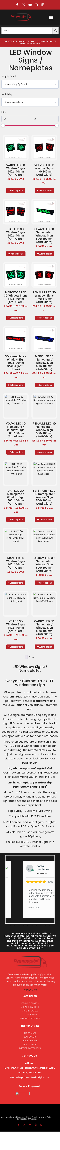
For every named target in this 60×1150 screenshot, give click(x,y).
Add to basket (17, 254)
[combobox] (30, 84)
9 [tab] (45, 925)
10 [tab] (49, 925)
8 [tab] (40, 925)
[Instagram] (36, 4)
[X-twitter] (23, 4)
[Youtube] (30, 4)
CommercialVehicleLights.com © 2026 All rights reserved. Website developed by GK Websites (27, 1118)
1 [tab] (10, 925)
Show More (33, 902)
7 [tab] (36, 925)
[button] (51, 17)
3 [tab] (19, 925)
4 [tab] (23, 925)
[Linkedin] (42, 4)
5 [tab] (27, 925)
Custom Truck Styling (38, 811)
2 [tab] (14, 925)
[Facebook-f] (17, 4)
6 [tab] (32, 925)
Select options (16, 190)
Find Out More (30, 989)
